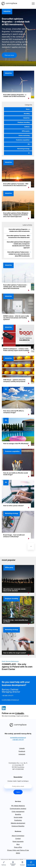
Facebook (22, 751)
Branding (27, 113)
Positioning (18, 820)
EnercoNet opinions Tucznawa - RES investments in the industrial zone (15, 184)
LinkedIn (19, 713)
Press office (18, 847)
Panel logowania (18, 841)
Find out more (9, 55)
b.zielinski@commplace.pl (10, 700)
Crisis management (18, 811)
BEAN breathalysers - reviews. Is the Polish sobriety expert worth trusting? (16, 349)
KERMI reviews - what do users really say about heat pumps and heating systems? (16, 317)
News (28, 109)
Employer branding (24, 122)
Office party (26, 131)
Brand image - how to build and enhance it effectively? (14, 535)
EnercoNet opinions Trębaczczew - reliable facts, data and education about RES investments (19, 254)
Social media (18, 817)
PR (29, 144)
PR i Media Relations (18, 806)
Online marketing (24, 135)
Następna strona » (30, 546)
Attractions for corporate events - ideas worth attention (14, 590)
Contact (18, 838)
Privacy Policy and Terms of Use (18, 850)
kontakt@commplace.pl (18, 737)
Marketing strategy (23, 148)
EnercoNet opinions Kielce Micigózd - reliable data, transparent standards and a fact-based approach (16, 214)
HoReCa (27, 127)
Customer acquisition (23, 140)
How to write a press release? (13, 505)
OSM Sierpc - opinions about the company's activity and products (14, 380)
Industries (7, 11)
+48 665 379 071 (7, 695)
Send (18, 792)
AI (29, 153)
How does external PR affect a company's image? (13, 411)
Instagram (22, 754)
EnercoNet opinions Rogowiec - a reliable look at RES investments (16, 21)
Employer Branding (18, 826)
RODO (18, 853)
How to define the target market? (14, 653)
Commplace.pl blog (9, 3)
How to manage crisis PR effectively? (16, 443)
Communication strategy (18, 808)
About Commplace (18, 836)
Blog (18, 844)
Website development (18, 823)
